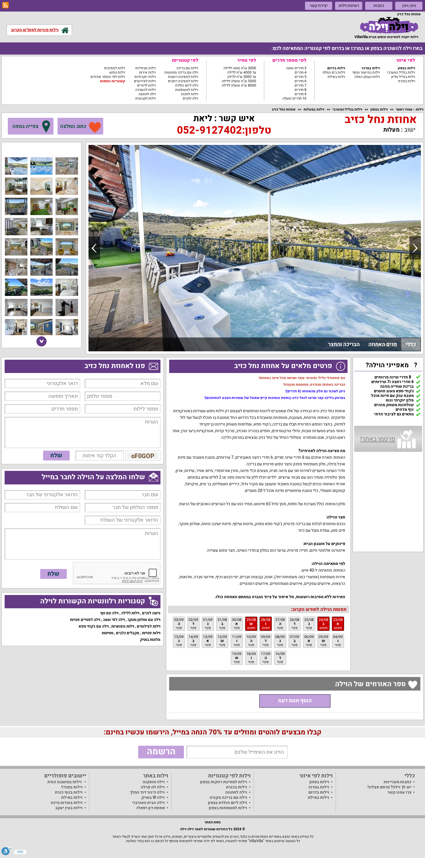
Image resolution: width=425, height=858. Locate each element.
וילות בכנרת (406, 81)
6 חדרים (300, 81)
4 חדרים (300, 72)
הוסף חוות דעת (295, 701)
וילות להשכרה (145, 89)
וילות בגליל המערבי (401, 72)
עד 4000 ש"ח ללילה (241, 72)
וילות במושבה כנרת (64, 782)
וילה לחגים (190, 98)
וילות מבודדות (145, 68)
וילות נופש (117, 72)
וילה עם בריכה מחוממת (181, 72)
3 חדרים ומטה (296, 68)
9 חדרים (300, 94)
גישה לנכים (151, 613)
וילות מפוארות (122, 626)
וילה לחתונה (147, 94)
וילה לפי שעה (114, 619)
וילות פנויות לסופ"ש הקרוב (35, 30)
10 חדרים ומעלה (294, 98)
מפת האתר (212, 822)
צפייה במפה (25, 126)
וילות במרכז (371, 68)
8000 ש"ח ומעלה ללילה (239, 85)
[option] (254, 248)
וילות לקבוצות (145, 98)
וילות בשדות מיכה (67, 803)
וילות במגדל (72, 787)
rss (5, 5)
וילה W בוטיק (153, 797)
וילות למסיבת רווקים (183, 81)
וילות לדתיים (146, 85)
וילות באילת (336, 76)
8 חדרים (300, 89)
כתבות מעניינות (397, 782)
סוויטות (107, 633)
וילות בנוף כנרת (69, 792)
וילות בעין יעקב (69, 808)
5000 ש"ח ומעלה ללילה (239, 81)
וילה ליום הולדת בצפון (227, 803)
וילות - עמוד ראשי (410, 109)
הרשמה (161, 752)
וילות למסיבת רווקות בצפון (223, 782)
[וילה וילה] (389, 25)
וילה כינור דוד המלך (147, 792)
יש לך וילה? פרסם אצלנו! (389, 787)
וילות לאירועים (145, 81)
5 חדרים (300, 76)
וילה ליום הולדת (186, 85)
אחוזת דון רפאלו (150, 808)
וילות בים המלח (334, 72)
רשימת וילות (349, 6)
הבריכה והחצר (344, 344)
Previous (94, 248)
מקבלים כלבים (127, 633)
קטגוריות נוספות (112, 81)
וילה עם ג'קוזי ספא (94, 626)
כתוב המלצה (73, 126)
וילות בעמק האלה (367, 76)
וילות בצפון (406, 68)
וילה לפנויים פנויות (85, 619)
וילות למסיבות (114, 68)
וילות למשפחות (186, 89)
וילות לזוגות (189, 94)
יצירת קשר (319, 6)
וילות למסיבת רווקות (183, 76)
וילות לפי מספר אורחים (107, 76)
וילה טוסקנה (154, 782)
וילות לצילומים (148, 626)
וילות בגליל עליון (403, 76)
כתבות (379, 6)
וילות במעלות (314, 109)
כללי (411, 344)
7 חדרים (300, 85)
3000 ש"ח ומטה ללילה (239, 68)
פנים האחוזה (382, 344)
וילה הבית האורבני (148, 803)
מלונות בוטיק (150, 639)
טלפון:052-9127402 (224, 130)
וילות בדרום (336, 68)
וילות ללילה (130, 613)
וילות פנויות (151, 633)
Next (415, 248)
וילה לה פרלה (153, 787)
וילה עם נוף (109, 613)
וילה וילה (409, 6)
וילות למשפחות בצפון (228, 808)
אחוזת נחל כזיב (283, 109)
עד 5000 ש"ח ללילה (241, 76)
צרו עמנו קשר (399, 792)
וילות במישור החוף (366, 72)
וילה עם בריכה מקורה (228, 797)
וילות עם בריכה (187, 68)
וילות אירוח (147, 72)
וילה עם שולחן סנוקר (144, 619)
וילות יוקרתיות (145, 76)
